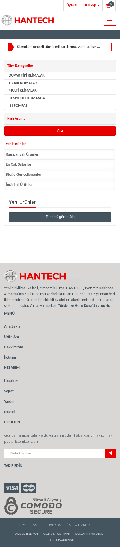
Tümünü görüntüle (60, 217)
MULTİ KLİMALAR (23, 91)
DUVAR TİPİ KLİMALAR (27, 75)
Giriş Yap (90, 5)
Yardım (9, 402)
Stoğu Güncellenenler (23, 175)
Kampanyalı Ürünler (22, 154)
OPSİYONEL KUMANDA (27, 98)
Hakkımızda (13, 347)
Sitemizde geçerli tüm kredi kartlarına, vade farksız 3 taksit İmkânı (58, 47)
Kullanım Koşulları (90, 534)
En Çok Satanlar (19, 165)
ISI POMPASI (18, 106)
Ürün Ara (11, 337)
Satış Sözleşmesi (62, 539)
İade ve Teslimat (27, 534)
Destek (10, 412)
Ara (60, 131)
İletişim (10, 358)
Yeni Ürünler (16, 144)
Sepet (9, 391)
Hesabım (11, 381)
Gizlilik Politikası (57, 534)
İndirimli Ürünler (19, 185)
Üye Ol (71, 5)
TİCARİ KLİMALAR (23, 83)
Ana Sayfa (12, 327)
